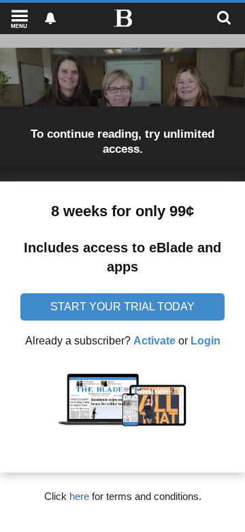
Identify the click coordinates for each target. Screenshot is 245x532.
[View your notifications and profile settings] (50, 18)
